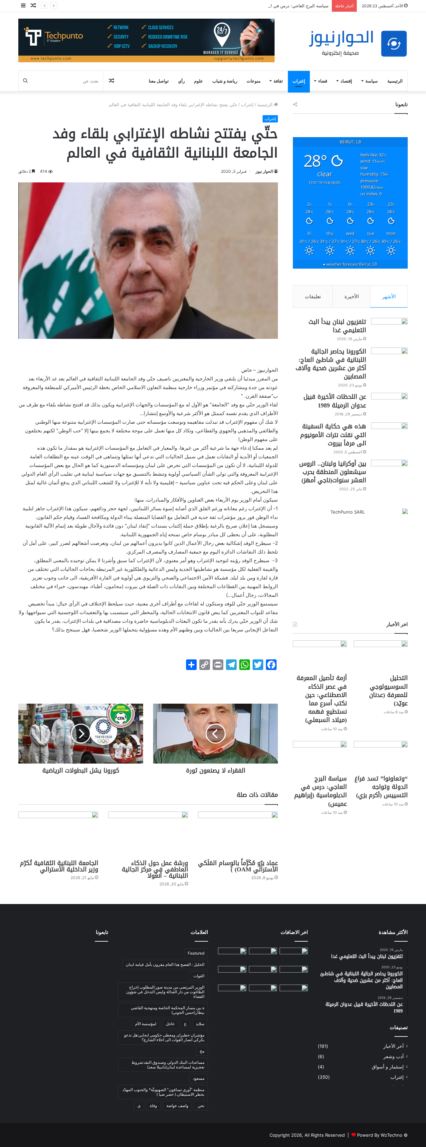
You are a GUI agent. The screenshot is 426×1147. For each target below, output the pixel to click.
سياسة (371, 81)
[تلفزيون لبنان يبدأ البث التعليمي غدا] (389, 330)
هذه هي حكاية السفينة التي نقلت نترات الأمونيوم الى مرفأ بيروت (333, 435)
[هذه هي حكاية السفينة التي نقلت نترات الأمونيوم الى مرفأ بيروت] (389, 434)
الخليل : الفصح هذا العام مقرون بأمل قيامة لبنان (165, 964)
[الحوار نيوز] (358, 43)
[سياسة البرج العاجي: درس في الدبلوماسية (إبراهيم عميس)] (320, 756)
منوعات (254, 81)
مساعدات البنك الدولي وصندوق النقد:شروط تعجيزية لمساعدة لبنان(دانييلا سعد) (167, 1064)
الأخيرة (351, 296)
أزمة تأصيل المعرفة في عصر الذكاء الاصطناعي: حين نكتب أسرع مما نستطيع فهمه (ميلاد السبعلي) (322, 699)
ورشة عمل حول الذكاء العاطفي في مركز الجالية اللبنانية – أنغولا (155, 869)
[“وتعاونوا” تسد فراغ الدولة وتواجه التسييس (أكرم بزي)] (381, 756)
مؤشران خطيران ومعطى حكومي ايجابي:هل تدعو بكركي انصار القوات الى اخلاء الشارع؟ (164, 1037)
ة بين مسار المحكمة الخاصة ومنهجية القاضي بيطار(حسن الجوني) (167, 1010)
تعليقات (313, 296)
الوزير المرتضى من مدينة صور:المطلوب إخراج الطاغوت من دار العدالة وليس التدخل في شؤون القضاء (165, 992)
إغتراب (299, 81)
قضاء (322, 81)
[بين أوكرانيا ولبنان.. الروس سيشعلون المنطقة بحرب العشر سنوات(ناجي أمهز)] (389, 472)
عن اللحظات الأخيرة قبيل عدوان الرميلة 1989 (335, 401)
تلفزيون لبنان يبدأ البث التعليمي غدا (337, 326)
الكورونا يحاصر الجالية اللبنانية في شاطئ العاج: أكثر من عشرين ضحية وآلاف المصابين (331, 364)
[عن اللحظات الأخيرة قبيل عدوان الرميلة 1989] (389, 405)
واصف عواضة (177, 1105)
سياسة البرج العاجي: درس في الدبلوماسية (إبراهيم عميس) (274, 5)
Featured (196, 953)
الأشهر (389, 296)
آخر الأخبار (393, 1046)
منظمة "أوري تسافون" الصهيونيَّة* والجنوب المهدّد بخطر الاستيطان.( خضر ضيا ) (163, 1092)
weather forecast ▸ (350, 264)
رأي (181, 81)
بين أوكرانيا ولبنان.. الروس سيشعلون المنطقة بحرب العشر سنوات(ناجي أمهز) (332, 472)
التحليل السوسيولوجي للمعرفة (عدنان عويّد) (388, 690)
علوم (198, 81)
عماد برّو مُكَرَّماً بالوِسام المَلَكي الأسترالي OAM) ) (238, 866)
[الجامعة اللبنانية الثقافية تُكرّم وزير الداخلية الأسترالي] (58, 833)
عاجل (170, 1023)
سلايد (200, 1023)
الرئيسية (395, 81)
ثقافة (278, 81)
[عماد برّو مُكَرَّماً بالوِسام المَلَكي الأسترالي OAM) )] (238, 833)
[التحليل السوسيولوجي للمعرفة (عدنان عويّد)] (381, 655)
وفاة (153, 1105)
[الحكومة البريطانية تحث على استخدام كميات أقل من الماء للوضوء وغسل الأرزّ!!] (294, 993)
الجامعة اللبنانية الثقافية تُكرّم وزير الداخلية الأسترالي (59, 866)
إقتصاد (346, 81)
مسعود (198, 1078)
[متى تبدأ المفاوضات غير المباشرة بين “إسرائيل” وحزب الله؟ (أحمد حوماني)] (263, 993)
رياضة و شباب (224, 81)
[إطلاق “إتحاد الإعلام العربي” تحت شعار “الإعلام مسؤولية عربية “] (294, 956)
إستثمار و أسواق (388, 1066)
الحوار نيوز (264, 171)
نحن (201, 1105)
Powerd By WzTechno (379, 1135)
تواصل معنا (159, 81)
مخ (202, 1050)
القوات (198, 975)
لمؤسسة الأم (145, 1023)
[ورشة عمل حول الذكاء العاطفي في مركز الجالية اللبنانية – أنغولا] (148, 833)
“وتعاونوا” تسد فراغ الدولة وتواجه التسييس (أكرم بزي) (381, 787)
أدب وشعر (393, 1056)
